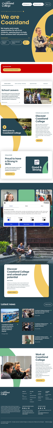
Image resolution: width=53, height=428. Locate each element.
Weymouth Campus (4, 42)
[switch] (20, 220)
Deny (11, 224)
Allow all (41, 224)
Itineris (51, 421)
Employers (32, 401)
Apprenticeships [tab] (33, 83)
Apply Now (25, 42)
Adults (31, 399)
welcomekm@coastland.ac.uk (28, 412)
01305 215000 (25, 414)
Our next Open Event (48, 395)
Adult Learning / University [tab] (20, 83)
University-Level (33, 397)
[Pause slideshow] (23, 11)
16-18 (31, 393)
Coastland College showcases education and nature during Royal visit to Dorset (42, 312)
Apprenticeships (33, 395)
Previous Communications (48, 398)
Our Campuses (24, 396)
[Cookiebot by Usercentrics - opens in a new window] (44, 203)
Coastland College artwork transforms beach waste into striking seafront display (7, 328)
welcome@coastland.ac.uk (43, 412)
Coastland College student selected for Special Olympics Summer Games (42, 338)
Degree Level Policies (40, 397)
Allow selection (26, 224)
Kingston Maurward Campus (16, 42)
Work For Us (24, 398)
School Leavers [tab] (7, 83)
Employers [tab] (45, 83)
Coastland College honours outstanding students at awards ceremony (41, 325)
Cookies (39, 400)
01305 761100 (40, 414)
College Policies (39, 394)
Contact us (24, 393)
